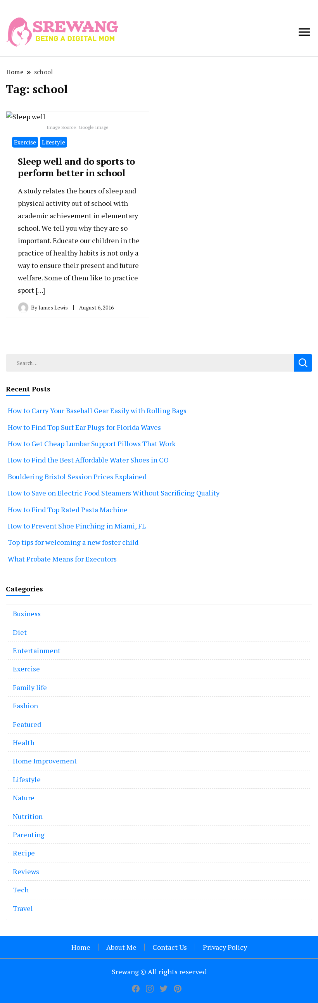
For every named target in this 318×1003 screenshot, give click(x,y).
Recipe (24, 852)
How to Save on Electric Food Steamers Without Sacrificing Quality (113, 492)
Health (24, 742)
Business (27, 613)
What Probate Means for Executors (62, 558)
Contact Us (169, 947)
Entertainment (36, 650)
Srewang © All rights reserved (159, 971)
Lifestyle (53, 142)
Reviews (26, 871)
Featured (27, 724)
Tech (21, 889)
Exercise (25, 142)
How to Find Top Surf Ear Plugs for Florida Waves (84, 427)
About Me (121, 947)
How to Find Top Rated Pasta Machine (68, 509)
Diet (20, 632)
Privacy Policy (225, 947)
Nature (24, 797)
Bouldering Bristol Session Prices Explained (77, 476)
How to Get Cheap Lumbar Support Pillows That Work (92, 443)
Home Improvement (45, 760)
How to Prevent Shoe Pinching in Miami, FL (77, 525)
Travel (23, 908)
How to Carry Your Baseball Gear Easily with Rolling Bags (97, 410)
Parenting (29, 834)
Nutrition (28, 816)
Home (80, 947)
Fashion (25, 705)
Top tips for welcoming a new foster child (73, 542)
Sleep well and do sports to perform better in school (76, 167)
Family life (30, 687)
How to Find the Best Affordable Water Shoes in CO (88, 459)
